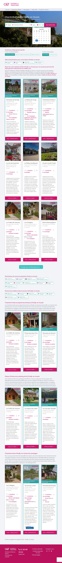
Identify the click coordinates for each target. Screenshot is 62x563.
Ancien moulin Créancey (50, 163)
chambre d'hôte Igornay (48, 487)
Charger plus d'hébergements (30, 267)
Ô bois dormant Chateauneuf (34, 333)
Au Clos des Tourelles (49, 408)
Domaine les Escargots (50, 485)
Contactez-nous (50, 549)
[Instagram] (47, 551)
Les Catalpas (28, 222)
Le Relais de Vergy (30, 100)
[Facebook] (49, 551)
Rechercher (50, 25)
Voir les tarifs (12, 198)
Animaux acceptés (54, 54)
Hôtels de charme (35, 54)
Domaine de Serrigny (13, 100)
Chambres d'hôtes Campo (51, 100)
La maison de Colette (31, 408)
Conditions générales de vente (38, 551)
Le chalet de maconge (13, 222)
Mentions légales (36, 555)
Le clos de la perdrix (12, 163)
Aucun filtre (45, 54)
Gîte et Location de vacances (22, 54)
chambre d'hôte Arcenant (49, 101)
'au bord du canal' (30, 485)
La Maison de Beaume (31, 163)
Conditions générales (37, 549)
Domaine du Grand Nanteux (52, 333)
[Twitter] (51, 551)
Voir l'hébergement (12, 138)
